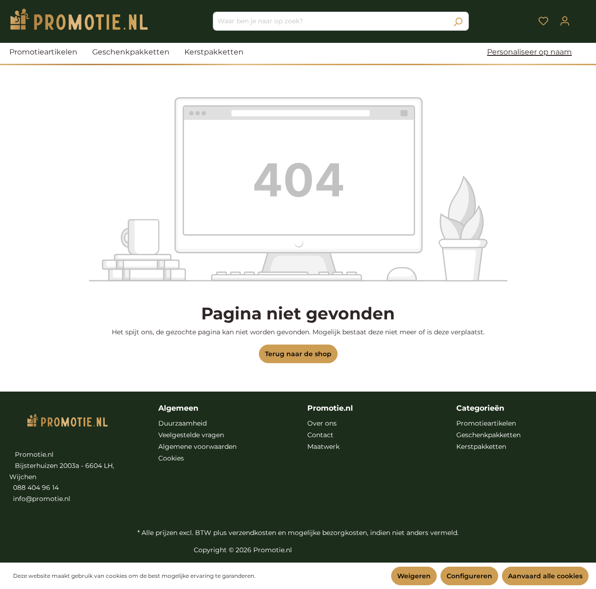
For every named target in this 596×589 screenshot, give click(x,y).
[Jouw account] (565, 21)
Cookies (171, 458)
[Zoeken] (458, 21)
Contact (320, 435)
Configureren (469, 576)
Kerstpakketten (481, 446)
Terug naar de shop (298, 354)
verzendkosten (252, 532)
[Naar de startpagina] (79, 19)
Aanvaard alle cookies (545, 576)
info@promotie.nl (41, 498)
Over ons (322, 423)
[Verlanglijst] (543, 21)
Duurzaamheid (182, 423)
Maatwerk (323, 446)
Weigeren (414, 576)
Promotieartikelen (486, 423)
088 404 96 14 (36, 487)
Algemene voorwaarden (197, 446)
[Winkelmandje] (581, 18)
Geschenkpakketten (488, 435)
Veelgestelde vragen (191, 435)
